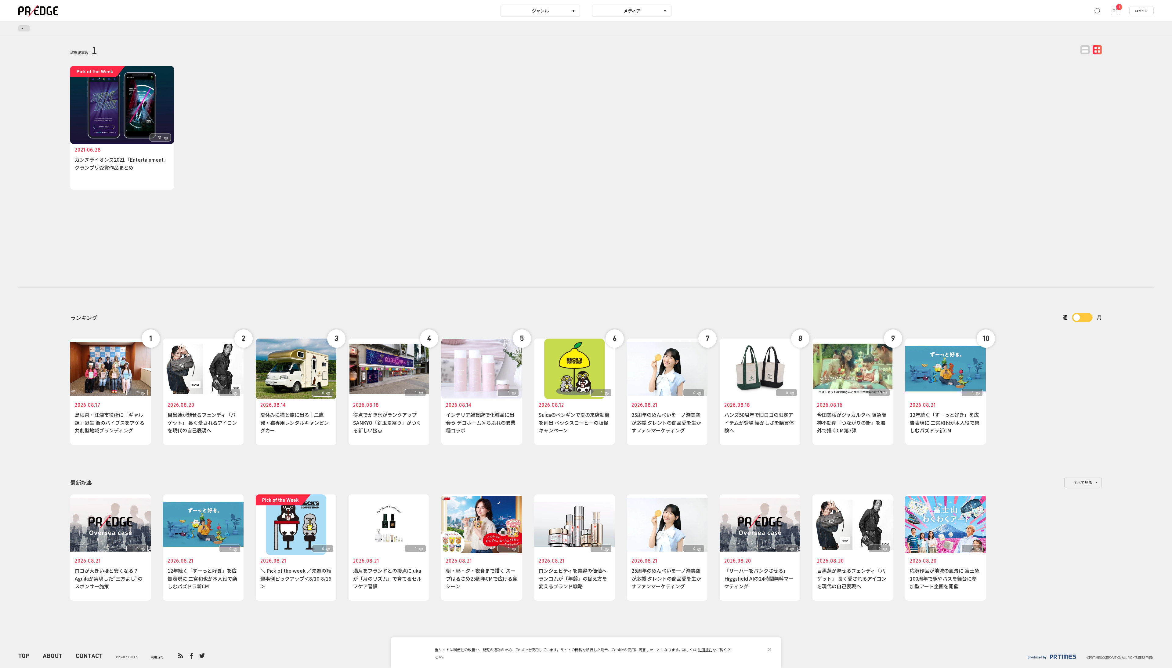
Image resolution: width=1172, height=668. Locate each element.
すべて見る (1083, 482)
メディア (632, 11)
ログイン (1141, 10)
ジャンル (540, 11)
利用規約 (705, 649)
